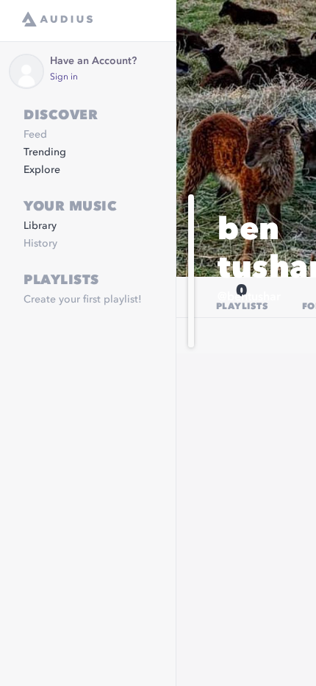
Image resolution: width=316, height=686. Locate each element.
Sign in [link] (64, 77)
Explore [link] (42, 170)
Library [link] (40, 226)
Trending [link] (45, 152)
